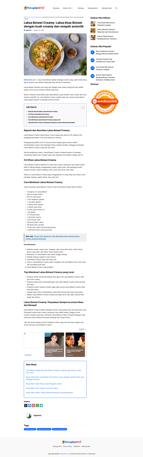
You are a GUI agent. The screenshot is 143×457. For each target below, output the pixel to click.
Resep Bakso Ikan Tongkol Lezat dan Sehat (42, 388)
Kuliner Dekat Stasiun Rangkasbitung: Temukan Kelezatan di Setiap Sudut (106, 38)
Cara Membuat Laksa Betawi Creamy (40, 117)
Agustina (28, 30)
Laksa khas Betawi (60, 429)
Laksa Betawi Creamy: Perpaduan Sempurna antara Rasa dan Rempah (51, 122)
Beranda (56, 8)
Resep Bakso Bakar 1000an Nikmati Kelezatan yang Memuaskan (49, 392)
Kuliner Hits (67, 8)
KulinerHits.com (64, 454)
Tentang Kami (77, 2)
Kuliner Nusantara (36, 17)
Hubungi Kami (111, 2)
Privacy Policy (89, 2)
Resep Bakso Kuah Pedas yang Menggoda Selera (44, 384)
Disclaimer (100, 2)
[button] (116, 8)
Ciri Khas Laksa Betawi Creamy (38, 114)
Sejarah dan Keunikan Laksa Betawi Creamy (43, 111)
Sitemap (81, 8)
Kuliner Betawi (30, 429)
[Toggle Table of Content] (82, 107)
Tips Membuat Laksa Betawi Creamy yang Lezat (44, 120)
